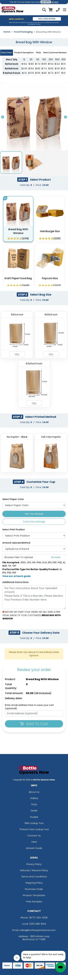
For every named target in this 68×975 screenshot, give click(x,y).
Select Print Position (13, 529)
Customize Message (34, 521)
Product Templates (34, 895)
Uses (34, 841)
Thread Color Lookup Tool (34, 829)
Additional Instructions (15, 582)
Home (6, 31)
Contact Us (34, 835)
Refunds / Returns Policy (34, 870)
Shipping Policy (34, 882)
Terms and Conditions (34, 876)
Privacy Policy (34, 864)
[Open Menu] (64, 10)
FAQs (34, 804)
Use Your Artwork (34, 513)
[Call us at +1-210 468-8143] (58, 10)
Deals (34, 810)
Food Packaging (23, 31)
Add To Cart (36, 723)
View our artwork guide (16, 576)
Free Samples (34, 901)
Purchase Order (34, 889)
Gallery (34, 798)
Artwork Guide (34, 848)
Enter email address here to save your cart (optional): (29, 706)
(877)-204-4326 (38, 917)
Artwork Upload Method (16, 542)
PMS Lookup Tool (34, 823)
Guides (34, 817)
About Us (34, 792)
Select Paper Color (13, 499)
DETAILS (54, 2)
